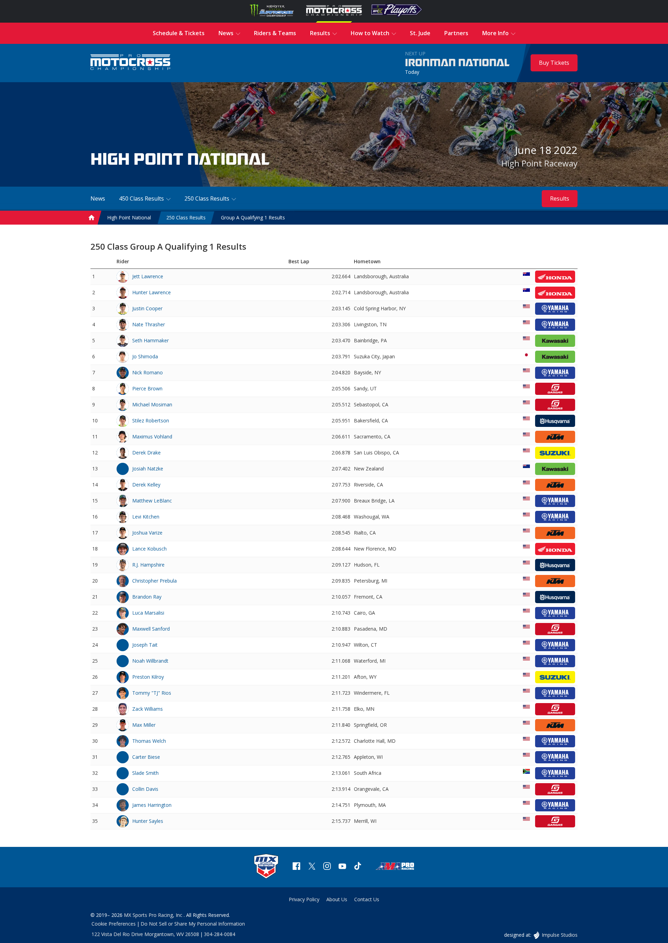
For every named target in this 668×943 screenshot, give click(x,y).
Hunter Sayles (147, 821)
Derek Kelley (146, 484)
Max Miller (144, 725)
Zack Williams (147, 709)
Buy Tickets (554, 63)
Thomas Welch (149, 741)
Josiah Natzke (147, 468)
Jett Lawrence (147, 276)
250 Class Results (186, 217)
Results (559, 198)
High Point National (129, 217)
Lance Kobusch (149, 548)
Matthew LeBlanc (152, 500)
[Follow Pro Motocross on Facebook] (296, 866)
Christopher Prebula (154, 580)
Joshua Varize (147, 532)
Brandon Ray (146, 596)
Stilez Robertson (150, 420)
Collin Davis (145, 789)
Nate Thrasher (148, 324)
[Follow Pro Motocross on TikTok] (357, 866)
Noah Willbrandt (150, 660)
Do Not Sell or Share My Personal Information (193, 923)
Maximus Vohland (152, 436)
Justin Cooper (147, 308)
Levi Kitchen (145, 516)
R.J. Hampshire (148, 564)
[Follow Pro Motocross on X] (311, 866)
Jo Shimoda (145, 356)
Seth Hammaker (150, 340)
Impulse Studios (559, 935)
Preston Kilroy (148, 676)
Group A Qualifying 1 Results (253, 217)
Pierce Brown (147, 388)
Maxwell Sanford (151, 628)
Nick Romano (147, 372)
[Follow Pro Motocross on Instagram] (327, 866)
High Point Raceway (539, 163)
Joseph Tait (145, 644)
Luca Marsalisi (148, 612)
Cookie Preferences (114, 923)
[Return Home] (130, 62)
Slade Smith (145, 773)
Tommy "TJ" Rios (151, 692)
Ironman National (457, 63)
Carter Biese (146, 757)
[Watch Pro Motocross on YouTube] (342, 866)
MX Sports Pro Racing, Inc (154, 915)
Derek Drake (146, 452)
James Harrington (152, 805)
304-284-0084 (219, 934)
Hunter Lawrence (151, 292)
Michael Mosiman (152, 404)
